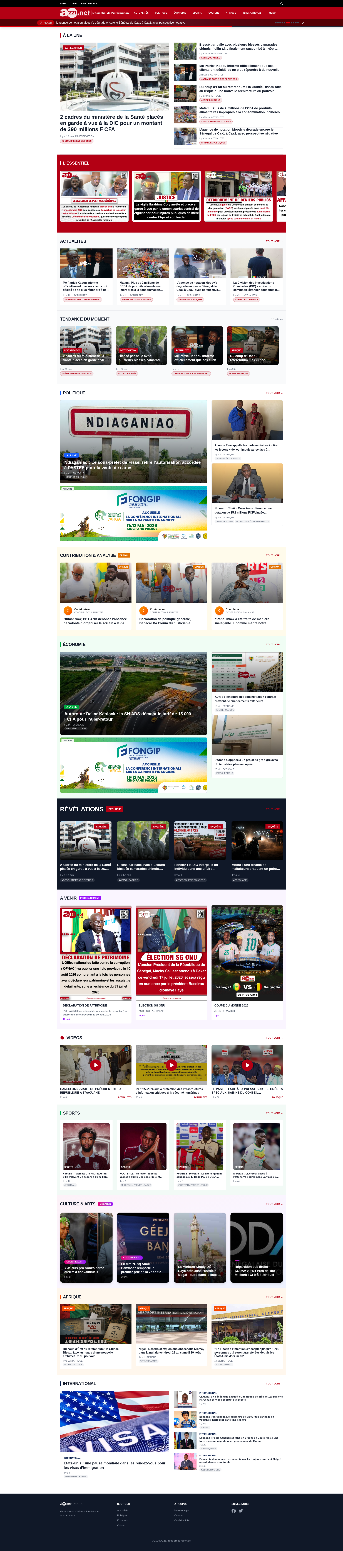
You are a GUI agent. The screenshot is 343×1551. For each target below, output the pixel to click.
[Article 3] (280, 22)
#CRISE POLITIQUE (210, 100)
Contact (178, 1515)
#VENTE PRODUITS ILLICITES (216, 121)
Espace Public (89, 3)
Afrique (231, 13)
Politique (161, 13)
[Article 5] (284, 22)
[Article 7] (288, 22)
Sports (197, 13)
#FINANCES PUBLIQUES (213, 143)
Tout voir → (274, 241)
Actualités (141, 13)
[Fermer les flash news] (303, 22)
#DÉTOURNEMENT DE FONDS (76, 141)
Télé (74, 3)
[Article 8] (292, 22)
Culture (213, 13)
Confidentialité (182, 1520)
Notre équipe (181, 1510)
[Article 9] (296, 22)
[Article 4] (282, 22)
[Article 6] (286, 22)
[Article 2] (278, 22)
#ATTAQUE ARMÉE (210, 58)
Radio (63, 3)
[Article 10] (298, 22)
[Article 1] (276, 22)
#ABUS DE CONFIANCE (246, 300)
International (252, 13)
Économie (180, 13)
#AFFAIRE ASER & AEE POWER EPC (219, 79)
